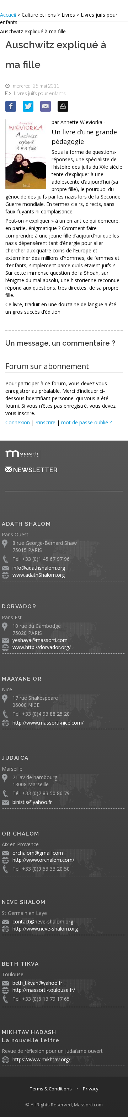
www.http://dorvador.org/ (41, 647)
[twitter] (28, 106)
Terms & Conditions (51, 1088)
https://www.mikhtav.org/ (41, 1059)
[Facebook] (10, 106)
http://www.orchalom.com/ (43, 859)
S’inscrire (45, 422)
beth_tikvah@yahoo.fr (37, 982)
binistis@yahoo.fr (32, 802)
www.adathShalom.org (38, 574)
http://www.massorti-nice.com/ (48, 722)
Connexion (17, 422)
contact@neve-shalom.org (42, 921)
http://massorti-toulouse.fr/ (43, 990)
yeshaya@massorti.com (40, 640)
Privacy (90, 1088)
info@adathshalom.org (38, 567)
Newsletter (35, 470)
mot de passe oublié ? (86, 422)
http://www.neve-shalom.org (45, 928)
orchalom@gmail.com (37, 852)
